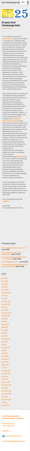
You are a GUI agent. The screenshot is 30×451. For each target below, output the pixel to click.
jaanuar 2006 (5, 405)
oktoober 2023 (6, 304)
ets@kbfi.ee (5, 201)
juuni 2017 (4, 342)
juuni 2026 (5, 278)
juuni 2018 (4, 336)
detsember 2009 (6, 385)
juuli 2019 (4, 333)
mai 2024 (4, 298)
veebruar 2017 (6, 347)
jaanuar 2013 (5, 365)
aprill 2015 (4, 353)
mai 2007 (4, 402)
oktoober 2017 (6, 339)
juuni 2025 (5, 284)
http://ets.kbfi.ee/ (7, 38)
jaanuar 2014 (5, 359)
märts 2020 (5, 330)
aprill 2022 (5, 319)
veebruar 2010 (6, 382)
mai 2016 (4, 350)
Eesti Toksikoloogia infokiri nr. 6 (11, 262)
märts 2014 (5, 356)
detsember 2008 (6, 391)
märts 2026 (5, 281)
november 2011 (6, 373)
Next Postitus (15, 237)
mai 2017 (4, 345)
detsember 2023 (6, 301)
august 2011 (5, 376)
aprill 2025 (5, 287)
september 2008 (6, 394)
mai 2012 (4, 368)
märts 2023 (5, 310)
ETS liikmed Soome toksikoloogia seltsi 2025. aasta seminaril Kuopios (15, 265)
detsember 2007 (6, 399)
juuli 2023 (4, 307)
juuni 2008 (5, 396)
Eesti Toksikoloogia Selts (11, 2)
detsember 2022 (6, 313)
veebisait (19, 156)
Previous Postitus (15, 232)
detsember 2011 (6, 371)
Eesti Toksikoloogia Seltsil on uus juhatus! (14, 248)
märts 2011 (5, 379)
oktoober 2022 (6, 316)
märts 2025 (5, 290)
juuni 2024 (5, 295)
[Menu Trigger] (27, 2)
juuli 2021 (4, 321)
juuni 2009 (5, 388)
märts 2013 (5, 362)
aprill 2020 (5, 327)
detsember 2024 (6, 293)
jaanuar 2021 (5, 324)
